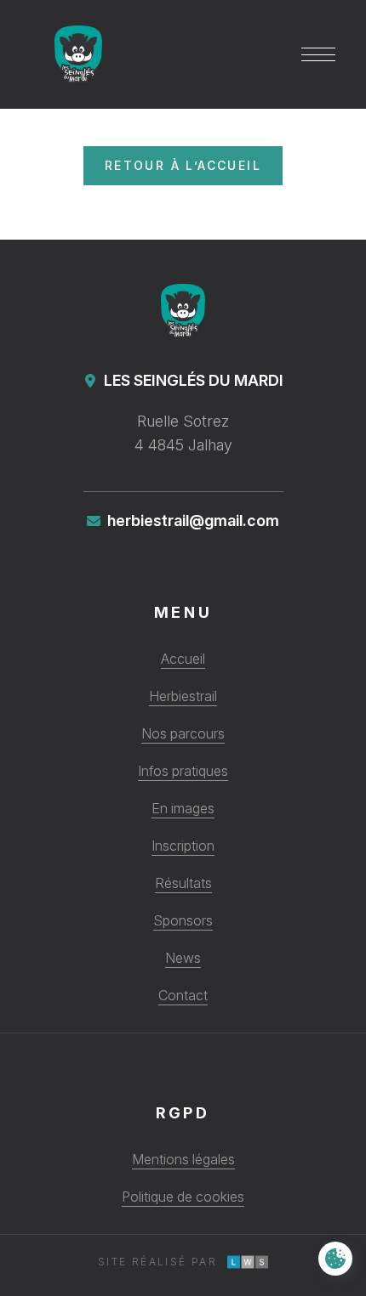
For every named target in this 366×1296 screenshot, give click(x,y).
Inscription (183, 845)
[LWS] (247, 1262)
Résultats (183, 882)
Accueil (183, 658)
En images (183, 808)
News (183, 957)
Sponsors (183, 920)
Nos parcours (183, 733)
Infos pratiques (183, 770)
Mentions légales (183, 1159)
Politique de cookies (183, 1196)
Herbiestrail (183, 696)
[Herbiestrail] (183, 318)
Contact (183, 995)
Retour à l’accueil (183, 165)
